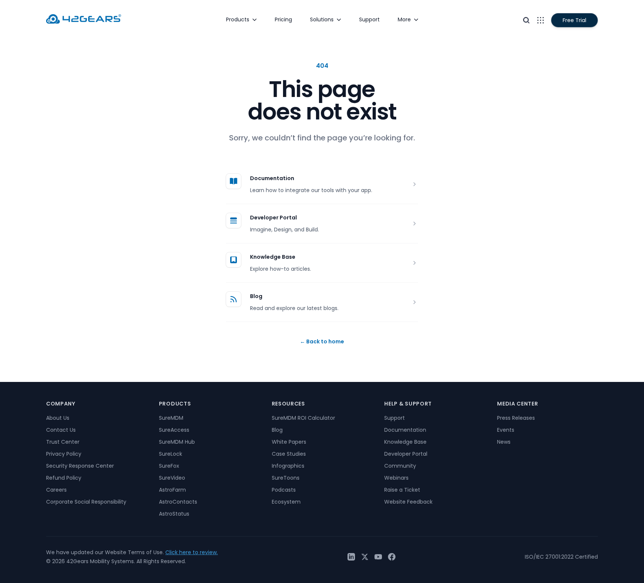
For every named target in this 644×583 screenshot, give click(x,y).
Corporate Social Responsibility (86, 501)
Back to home (322, 341)
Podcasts (284, 490)
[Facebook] (391, 557)
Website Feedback (408, 501)
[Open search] (526, 20)
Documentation (272, 178)
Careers (56, 490)
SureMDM (171, 418)
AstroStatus (174, 513)
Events (505, 430)
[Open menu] (540, 20)
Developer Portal (273, 217)
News (504, 442)
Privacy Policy (63, 454)
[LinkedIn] (351, 557)
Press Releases (516, 418)
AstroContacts (178, 501)
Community (400, 466)
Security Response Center (80, 466)
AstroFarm (172, 490)
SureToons (286, 478)
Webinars (396, 478)
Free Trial (574, 20)
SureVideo (172, 478)
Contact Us (61, 430)
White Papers (289, 442)
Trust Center (62, 442)
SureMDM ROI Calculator (303, 418)
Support (394, 418)
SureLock (170, 454)
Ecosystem (286, 501)
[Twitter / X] (364, 557)
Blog (256, 296)
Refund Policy (63, 478)
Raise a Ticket (402, 490)
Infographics (288, 466)
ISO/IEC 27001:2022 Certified (561, 557)
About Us (57, 418)
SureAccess (174, 430)
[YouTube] (378, 557)
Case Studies (289, 454)
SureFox (169, 466)
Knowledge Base (272, 257)
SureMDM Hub (177, 442)
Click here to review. (191, 552)
